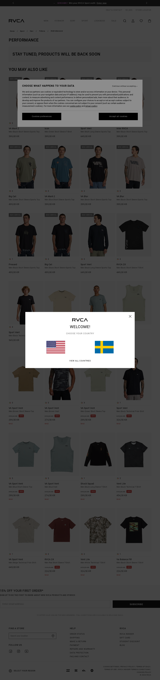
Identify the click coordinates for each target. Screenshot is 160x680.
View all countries (80, 361)
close (130, 316)
